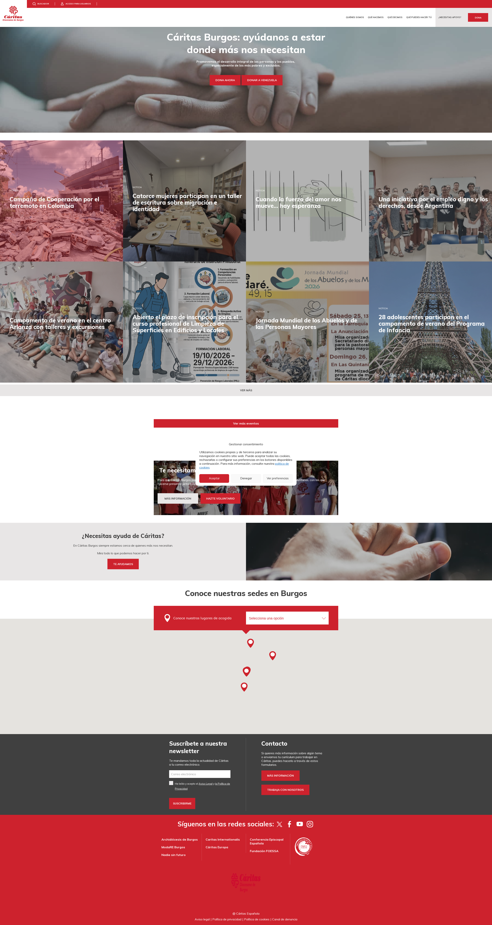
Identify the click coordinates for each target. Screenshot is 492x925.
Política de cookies (256, 919)
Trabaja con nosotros (285, 790)
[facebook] (289, 824)
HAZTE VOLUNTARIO (220, 498)
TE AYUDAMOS (123, 564)
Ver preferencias (278, 478)
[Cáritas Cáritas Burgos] (13, 13)
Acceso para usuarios (78, 3)
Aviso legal (202, 919)
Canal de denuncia (284, 919)
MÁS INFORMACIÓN (178, 498)
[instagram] (310, 824)
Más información (280, 775)
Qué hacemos (376, 17)
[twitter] (279, 824)
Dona (478, 17)
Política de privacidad (226, 919)
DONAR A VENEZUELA (262, 80)
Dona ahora (225, 80)
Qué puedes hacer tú (419, 17)
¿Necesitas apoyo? (449, 17)
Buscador (43, 3)
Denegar (246, 478)
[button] (246, 672)
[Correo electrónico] (199, 774)
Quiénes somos (355, 17)
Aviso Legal (206, 783)
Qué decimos (394, 17)
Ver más (246, 390)
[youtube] (299, 824)
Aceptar (214, 478)
